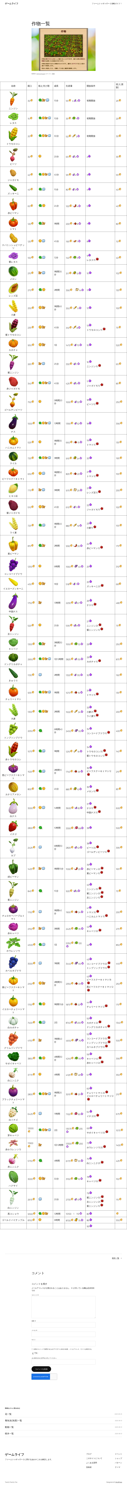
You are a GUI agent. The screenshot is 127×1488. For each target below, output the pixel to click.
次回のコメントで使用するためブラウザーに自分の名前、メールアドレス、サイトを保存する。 (63, 1349)
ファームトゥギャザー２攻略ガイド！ (107, 3)
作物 (53, 74)
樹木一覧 (115, 1258)
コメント (35, 1295)
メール (34, 1330)
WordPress (118, 1482)
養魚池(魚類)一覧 (13, 1420)
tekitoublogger (40, 74)
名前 (34, 1321)
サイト (34, 1340)
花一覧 (8, 1414)
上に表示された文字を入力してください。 (45, 1358)
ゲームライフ (11, 3)
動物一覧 (9, 1427)
